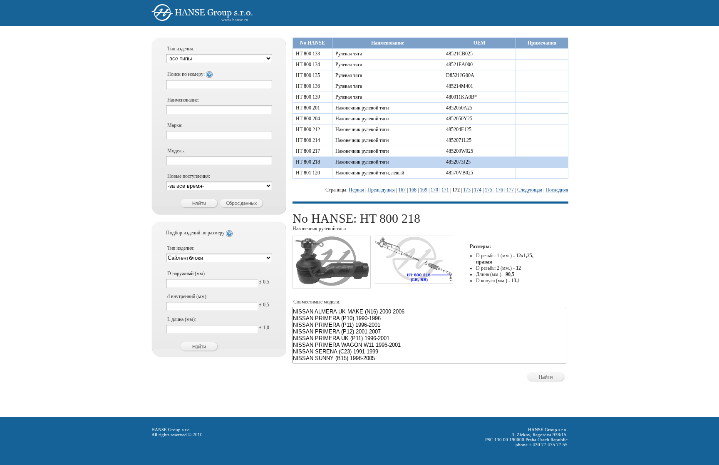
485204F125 (458, 129)
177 (510, 190)
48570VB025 (459, 173)
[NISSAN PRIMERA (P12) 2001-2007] (429, 331)
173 (467, 190)
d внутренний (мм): (187, 296)
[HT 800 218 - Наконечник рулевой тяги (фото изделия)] (331, 285)
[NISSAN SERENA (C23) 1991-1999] (429, 351)
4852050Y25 (459, 119)
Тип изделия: (180, 49)
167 (402, 190)
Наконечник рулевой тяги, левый (369, 173)
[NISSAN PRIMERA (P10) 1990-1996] (429, 318)
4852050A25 (459, 108)
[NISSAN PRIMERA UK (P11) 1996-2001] (429, 338)
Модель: (176, 151)
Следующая (529, 190)
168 (413, 190)
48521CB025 (459, 54)
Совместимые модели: (316, 302)
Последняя (556, 190)
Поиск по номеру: (186, 74)
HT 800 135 (308, 75)
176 (499, 190)
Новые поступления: (188, 176)
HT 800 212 (308, 129)
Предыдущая (381, 190)
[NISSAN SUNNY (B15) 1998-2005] (429, 358)
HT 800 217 (308, 151)
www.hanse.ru (234, 19)
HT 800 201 (308, 108)
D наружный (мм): (186, 273)
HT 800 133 (308, 54)
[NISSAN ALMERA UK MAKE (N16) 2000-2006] (429, 311)
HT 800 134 (308, 64)
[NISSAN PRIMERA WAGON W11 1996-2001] (429, 345)
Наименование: (183, 100)
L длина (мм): (181, 319)
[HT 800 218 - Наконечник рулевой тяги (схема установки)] (414, 280)
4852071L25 (458, 140)
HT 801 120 (308, 173)
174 (477, 190)
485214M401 (459, 86)
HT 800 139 (308, 97)
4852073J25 (458, 162)
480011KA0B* (461, 97)
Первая (356, 190)
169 (423, 190)
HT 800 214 (308, 140)
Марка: (174, 125)
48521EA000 (459, 64)
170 (434, 190)
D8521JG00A (460, 75)
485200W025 (459, 151)
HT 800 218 (308, 162)
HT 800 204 (308, 119)
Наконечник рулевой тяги (362, 108)
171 (445, 190)
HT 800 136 (308, 86)
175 (488, 190)
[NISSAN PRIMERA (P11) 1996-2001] (429, 325)
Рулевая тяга (348, 54)
